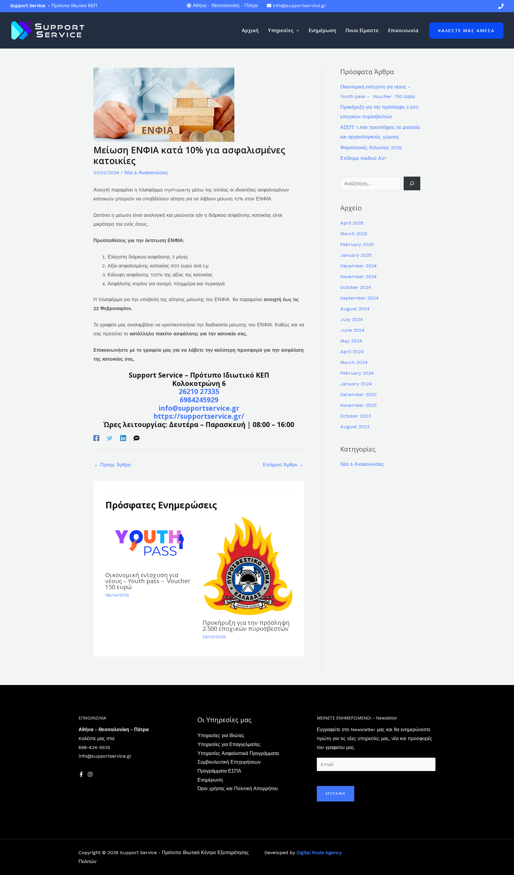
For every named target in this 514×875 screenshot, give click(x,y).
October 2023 (355, 416)
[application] (296, 30)
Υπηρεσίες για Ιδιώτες (221, 735)
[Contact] (501, 6)
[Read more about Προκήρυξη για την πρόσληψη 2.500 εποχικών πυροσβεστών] (247, 565)
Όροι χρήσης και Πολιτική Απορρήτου (238, 788)
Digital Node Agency (319, 852)
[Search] (412, 183)
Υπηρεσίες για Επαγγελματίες (229, 744)
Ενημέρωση (210, 780)
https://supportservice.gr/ (198, 416)
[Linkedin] (123, 438)
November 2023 (358, 405)
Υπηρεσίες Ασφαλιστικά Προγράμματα (238, 753)
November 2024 (358, 276)
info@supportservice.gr (299, 5)
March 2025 (353, 233)
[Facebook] (96, 438)
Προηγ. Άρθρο (112, 465)
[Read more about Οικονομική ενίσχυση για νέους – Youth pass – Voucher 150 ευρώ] (150, 541)
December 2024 (358, 266)
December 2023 (358, 394)
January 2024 (356, 384)
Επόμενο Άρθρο (283, 465)
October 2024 (355, 287)
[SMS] (137, 438)
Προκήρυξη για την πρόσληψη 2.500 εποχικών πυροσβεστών (246, 626)
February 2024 (357, 373)
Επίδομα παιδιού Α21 (363, 158)
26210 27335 (199, 391)
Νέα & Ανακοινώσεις (146, 172)
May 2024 (351, 341)
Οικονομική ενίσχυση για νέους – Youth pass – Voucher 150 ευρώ (148, 581)
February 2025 (357, 244)
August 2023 (354, 426)
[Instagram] (90, 774)
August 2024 (355, 309)
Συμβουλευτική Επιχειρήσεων (229, 762)
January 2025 (356, 255)
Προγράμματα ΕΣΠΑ (219, 771)
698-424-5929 (94, 747)
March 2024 (354, 362)
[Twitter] (110, 438)
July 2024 (351, 319)
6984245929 (199, 399)
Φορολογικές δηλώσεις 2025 (371, 147)
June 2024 (352, 330)
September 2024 (359, 298)
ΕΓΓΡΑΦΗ (335, 793)
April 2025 (351, 223)
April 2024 (352, 351)
